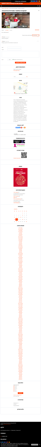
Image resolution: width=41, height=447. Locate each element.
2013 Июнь (20, 243)
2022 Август (20, 317)
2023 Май (20, 329)
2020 (5, 8)
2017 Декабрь (20, 261)
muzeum (7, 30)
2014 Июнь (20, 252)
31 (26, 221)
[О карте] (19, 142)
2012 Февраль (20, 231)
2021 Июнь (20, 299)
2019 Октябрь (20, 276)
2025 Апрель (20, 358)
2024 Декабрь (20, 353)
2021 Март (20, 295)
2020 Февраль (20, 279)
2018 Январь (20, 262)
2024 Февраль (20, 340)
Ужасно (16, 391)
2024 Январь (20, 339)
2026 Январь (20, 370)
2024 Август (20, 348)
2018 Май (20, 266)
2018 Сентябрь (20, 268)
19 (8, 8)
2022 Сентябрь (20, 318)
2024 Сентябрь (20, 349)
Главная (3, 8)
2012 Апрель (20, 234)
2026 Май (20, 375)
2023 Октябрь (20, 335)
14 (20, 217)
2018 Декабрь (20, 271)
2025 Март (20, 357)
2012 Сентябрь (20, 236)
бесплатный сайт (6, 424)
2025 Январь (20, 354)
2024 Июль (20, 347)
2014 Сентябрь (20, 253)
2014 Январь (20, 248)
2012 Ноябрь (20, 239)
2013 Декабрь (20, 247)
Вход (18, 70)
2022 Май (20, 313)
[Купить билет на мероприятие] (19, 146)
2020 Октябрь (20, 289)
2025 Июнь (20, 361)
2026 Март (20, 372)
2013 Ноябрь (20, 245)
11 (14, 217)
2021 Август (20, 302)
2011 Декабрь (20, 229)
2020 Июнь (20, 284)
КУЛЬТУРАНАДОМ (16, 202)
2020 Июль (20, 285)
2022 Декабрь (20, 322)
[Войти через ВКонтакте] (18, 127)
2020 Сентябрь (20, 288)
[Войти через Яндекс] (21, 127)
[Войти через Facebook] (19, 127)
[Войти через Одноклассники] (25, 127)
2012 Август (20, 235)
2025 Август (20, 363)
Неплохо (16, 388)
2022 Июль (20, 316)
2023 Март (20, 326)
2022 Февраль (20, 309)
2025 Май (20, 359)
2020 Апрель (20, 281)
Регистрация (15, 70)
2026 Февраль (20, 371)
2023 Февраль (20, 325)
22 (22, 219)
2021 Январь (20, 293)
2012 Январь (20, 230)
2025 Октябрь (20, 366)
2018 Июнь (20, 267)
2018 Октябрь (20, 270)
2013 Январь (20, 240)
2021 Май (20, 298)
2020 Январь (20, 277)
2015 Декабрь (20, 257)
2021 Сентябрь (20, 303)
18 (14, 219)
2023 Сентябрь (20, 334)
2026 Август (20, 379)
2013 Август (20, 244)
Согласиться (35, 444)
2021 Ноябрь (20, 306)
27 (18, 221)
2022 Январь (20, 308)
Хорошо (16, 387)
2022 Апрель (20, 312)
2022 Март (20, 311)
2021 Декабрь (20, 307)
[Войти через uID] (16, 127)
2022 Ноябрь (20, 321)
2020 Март (20, 280)
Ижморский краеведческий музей (12, 3)
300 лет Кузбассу (16, 196)
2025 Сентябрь (20, 365)
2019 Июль (20, 275)
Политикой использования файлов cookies (9, 445)
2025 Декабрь (20, 368)
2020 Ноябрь (20, 290)
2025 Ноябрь (20, 367)
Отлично (16, 386)
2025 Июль (20, 362)
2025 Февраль (20, 356)
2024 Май (20, 344)
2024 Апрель (20, 343)
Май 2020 (15, 209)
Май (7, 8)
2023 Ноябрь (20, 336)
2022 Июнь (20, 315)
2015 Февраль (20, 254)
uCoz (10, 424)
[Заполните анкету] (24, 158)
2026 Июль (20, 377)
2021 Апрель (20, 297)
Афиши (15, 197)
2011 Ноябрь (20, 227)
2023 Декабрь (20, 338)
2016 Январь (20, 258)
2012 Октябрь (20, 238)
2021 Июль (20, 300)
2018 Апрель (20, 265)
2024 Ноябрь (20, 352)
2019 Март (20, 272)
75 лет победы (16, 192)
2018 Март (20, 263)
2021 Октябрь (20, 304)
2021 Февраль (20, 294)
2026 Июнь (20, 376)
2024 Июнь (20, 345)
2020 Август (20, 286)
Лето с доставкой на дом (17, 198)
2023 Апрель (20, 327)
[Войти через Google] (23, 127)
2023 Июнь (20, 330)
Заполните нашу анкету (17, 158)
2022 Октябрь (20, 320)
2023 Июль (20, 331)
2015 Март (20, 256)
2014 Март (20, 249)
